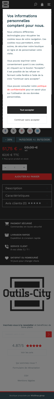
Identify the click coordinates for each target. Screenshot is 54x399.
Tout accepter (27, 110)
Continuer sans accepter (27, 120)
